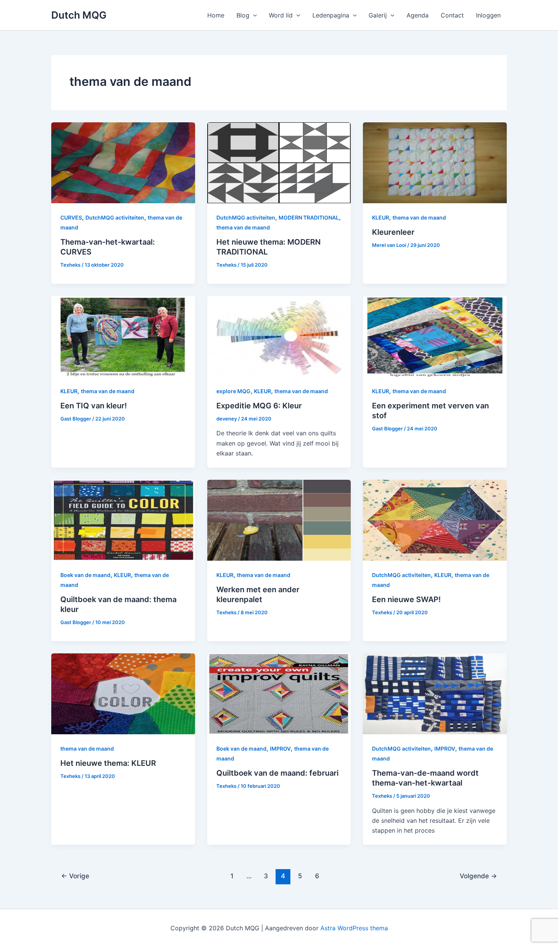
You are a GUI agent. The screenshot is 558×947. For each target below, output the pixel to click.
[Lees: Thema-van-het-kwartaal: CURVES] (123, 162)
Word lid (281, 15)
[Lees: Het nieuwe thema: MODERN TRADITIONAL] (279, 162)
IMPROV (280, 748)
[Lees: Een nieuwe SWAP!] (435, 519)
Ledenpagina (330, 15)
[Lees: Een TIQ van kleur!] (123, 336)
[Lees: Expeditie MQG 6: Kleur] (279, 336)
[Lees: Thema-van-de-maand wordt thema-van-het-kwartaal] (435, 693)
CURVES (71, 217)
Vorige (75, 876)
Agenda (418, 15)
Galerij (378, 15)
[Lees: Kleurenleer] (435, 162)
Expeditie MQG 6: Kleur (259, 405)
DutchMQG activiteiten (114, 217)
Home (215, 15)
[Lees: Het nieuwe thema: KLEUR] (123, 693)
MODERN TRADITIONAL (309, 217)
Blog (242, 15)
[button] (253, 15)
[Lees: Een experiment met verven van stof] (435, 336)
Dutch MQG (79, 15)
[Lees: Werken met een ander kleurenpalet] (279, 519)
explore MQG (233, 391)
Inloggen (488, 15)
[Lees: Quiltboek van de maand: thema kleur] (123, 519)
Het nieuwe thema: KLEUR (108, 763)
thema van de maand (243, 227)
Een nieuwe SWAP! (406, 599)
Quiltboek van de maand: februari (277, 773)
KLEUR (380, 217)
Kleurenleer (393, 232)
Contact (452, 15)
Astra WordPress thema (354, 928)
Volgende (478, 876)
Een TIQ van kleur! (93, 405)
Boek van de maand (85, 575)
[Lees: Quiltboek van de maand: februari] (279, 693)
